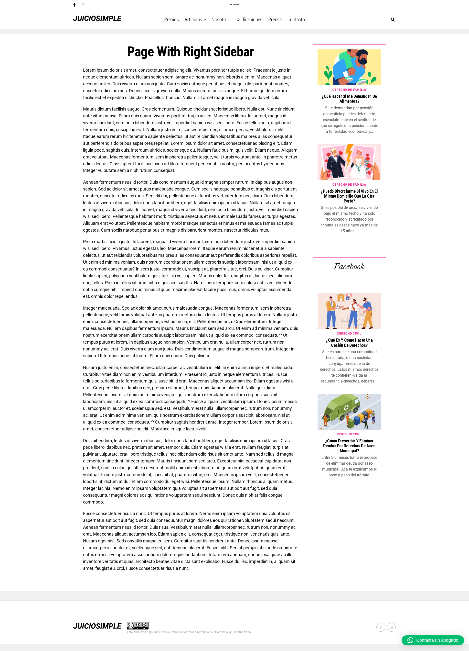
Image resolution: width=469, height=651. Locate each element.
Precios (171, 19)
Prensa (275, 19)
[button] (433, 640)
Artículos (193, 19)
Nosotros (221, 19)
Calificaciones (248, 19)
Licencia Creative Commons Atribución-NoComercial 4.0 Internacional (205, 632)
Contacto (296, 19)
